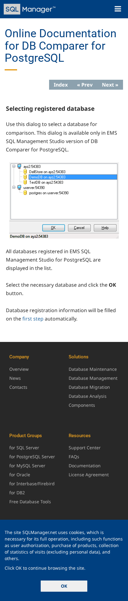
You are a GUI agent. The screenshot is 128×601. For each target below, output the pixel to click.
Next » (110, 84)
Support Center (85, 448)
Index (61, 84)
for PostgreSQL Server (32, 457)
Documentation (85, 466)
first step (32, 318)
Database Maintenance (93, 369)
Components (82, 405)
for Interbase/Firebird (32, 484)
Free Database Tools (30, 502)
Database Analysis (88, 396)
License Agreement (89, 475)
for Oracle (19, 475)
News (15, 378)
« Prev (85, 84)
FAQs (74, 457)
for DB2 (17, 493)
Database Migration (89, 387)
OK (64, 586)
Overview (19, 369)
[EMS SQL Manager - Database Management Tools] (30, 9)
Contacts (18, 387)
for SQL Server (24, 448)
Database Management (93, 378)
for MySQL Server (27, 466)
